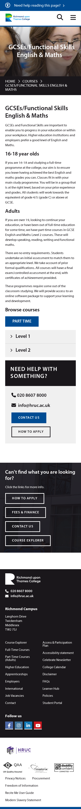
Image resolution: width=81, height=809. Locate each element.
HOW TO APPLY (31, 432)
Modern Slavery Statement (23, 800)
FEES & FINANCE (25, 512)
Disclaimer (50, 674)
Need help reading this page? (37, 6)
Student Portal (52, 703)
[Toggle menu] (73, 18)
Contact (10, 703)
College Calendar (54, 667)
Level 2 (23, 350)
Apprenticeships (16, 674)
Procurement (41, 778)
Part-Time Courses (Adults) (17, 658)
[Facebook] (9, 725)
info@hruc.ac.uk (33, 405)
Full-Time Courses (17, 650)
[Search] (60, 18)
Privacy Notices (15, 778)
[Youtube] (38, 725)
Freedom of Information (21, 785)
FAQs (46, 681)
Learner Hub (51, 689)
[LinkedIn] (28, 725)
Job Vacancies (14, 696)
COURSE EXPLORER (28, 540)
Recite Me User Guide (19, 793)
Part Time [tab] (21, 321)
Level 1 (23, 336)
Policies (48, 696)
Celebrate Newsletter (57, 660)
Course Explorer (16, 642)
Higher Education (17, 667)
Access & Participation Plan (57, 644)
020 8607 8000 (32, 395)
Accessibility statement (58, 653)
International (14, 689)
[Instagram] (19, 725)
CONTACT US (28, 417)
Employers (12, 681)
